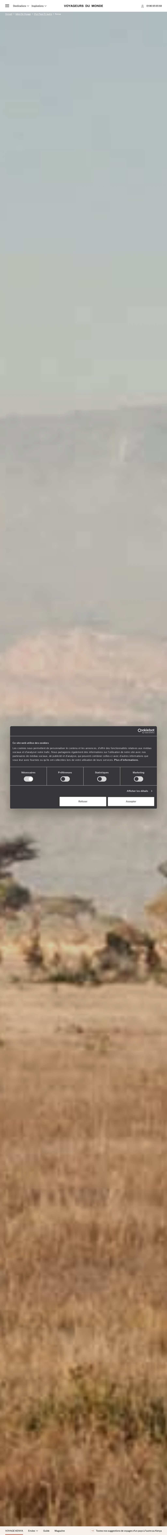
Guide (46, 1530)
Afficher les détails (137, 791)
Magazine (60, 1530)
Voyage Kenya (14, 1530)
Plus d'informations (126, 760)
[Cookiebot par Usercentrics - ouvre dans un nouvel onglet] (140, 731)
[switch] (65, 779)
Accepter (131, 801)
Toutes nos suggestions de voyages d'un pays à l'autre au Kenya (129, 1530)
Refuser (82, 801)
